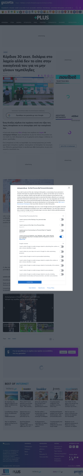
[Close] (69, 188)
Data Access (41, 288)
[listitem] (41, 216)
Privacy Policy (50, 288)
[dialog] (41, 238)
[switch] (61, 219)
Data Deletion (32, 288)
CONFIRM (30, 282)
